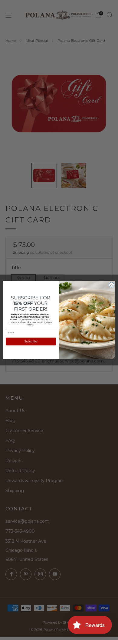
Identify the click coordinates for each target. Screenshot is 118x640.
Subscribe (31, 341)
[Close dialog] (111, 284)
